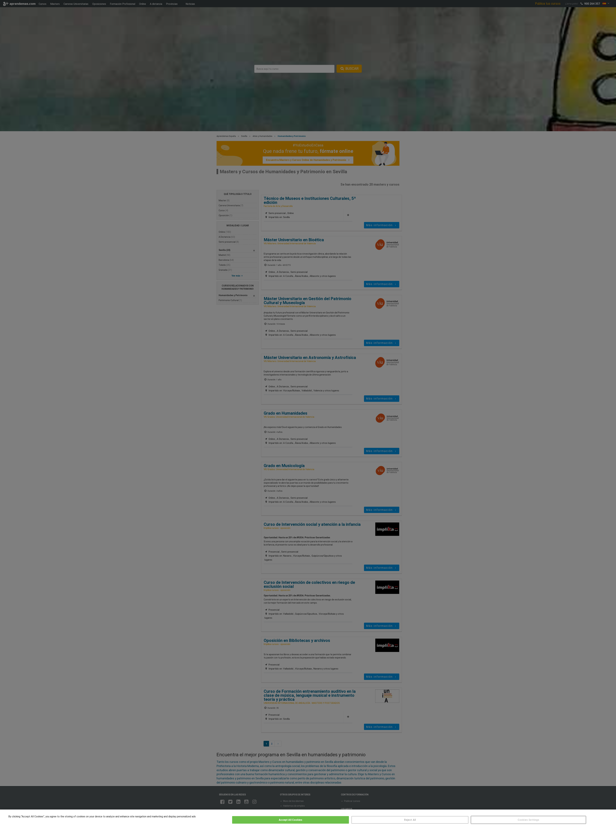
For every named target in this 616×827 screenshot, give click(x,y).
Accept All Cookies (290, 819)
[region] (308, 818)
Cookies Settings (528, 819)
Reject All (410, 819)
